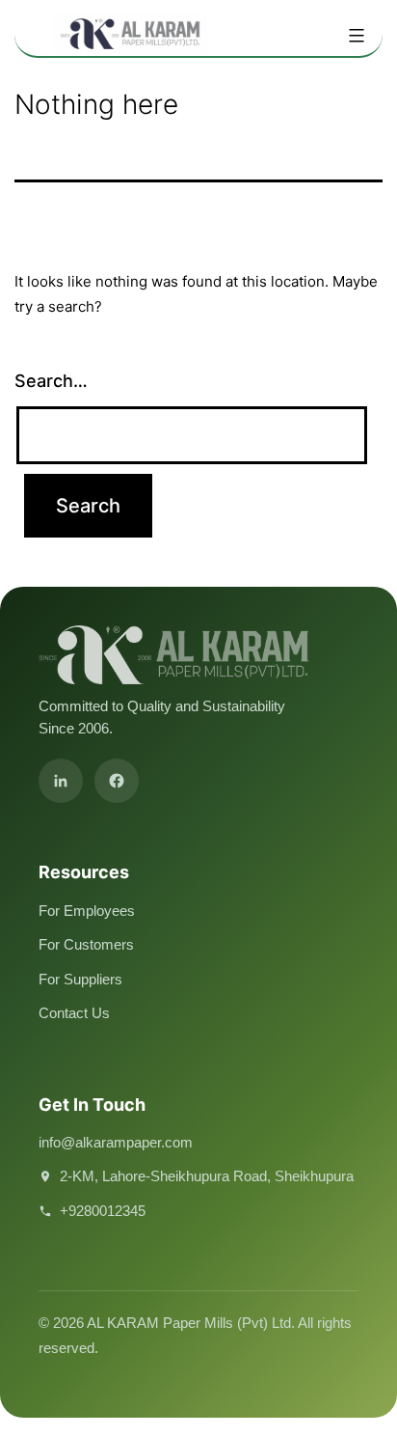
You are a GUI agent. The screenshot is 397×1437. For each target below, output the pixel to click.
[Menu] (354, 35)
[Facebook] (116, 781)
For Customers (86, 944)
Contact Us (74, 1013)
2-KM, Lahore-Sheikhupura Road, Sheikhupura (207, 1176)
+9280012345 (103, 1210)
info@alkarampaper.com (116, 1142)
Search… (51, 381)
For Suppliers (80, 979)
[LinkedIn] (61, 781)
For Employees (87, 910)
